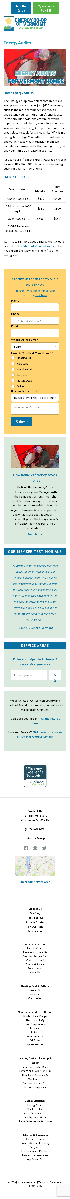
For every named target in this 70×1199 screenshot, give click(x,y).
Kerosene (22, 363)
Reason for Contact (25, 391)
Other (20, 386)
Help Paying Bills (35, 1159)
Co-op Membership (35, 944)
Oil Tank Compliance (35, 1087)
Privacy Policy (35, 1185)
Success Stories (35, 922)
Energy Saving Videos (35, 1113)
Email (16, 326)
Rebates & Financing (35, 1135)
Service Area (35, 931)
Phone (16, 314)
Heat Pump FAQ (35, 1020)
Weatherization (35, 1109)
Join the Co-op (35, 838)
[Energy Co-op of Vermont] (25, 23)
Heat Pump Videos (35, 1024)
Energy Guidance (35, 964)
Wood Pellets (25, 369)
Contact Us (35, 908)
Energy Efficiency (35, 1100)
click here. (41, 295)
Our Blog (35, 913)
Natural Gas (24, 380)
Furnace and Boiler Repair (35, 1067)
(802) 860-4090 (35, 829)
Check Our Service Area (35, 882)
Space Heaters (35, 1044)
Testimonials (35, 917)
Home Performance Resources (35, 1121)
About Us (35, 972)
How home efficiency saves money (35, 477)
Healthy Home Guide (35, 1117)
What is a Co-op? (35, 960)
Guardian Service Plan (35, 956)
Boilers (35, 1032)
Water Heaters (35, 1036)
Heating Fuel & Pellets (35, 986)
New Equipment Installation (35, 1012)
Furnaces (35, 1028)
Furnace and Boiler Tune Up (35, 1071)
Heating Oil (24, 358)
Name (16, 300)
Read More (35, 534)
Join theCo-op (21, 8)
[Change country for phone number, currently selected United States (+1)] (15, 321)
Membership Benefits (35, 952)
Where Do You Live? (25, 340)
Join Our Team (35, 926)
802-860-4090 (35, 284)
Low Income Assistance (35, 1155)
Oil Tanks (35, 1040)
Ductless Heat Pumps (35, 1016)
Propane (22, 375)
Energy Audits (35, 1105)
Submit (22, 421)
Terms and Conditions (49, 1182)
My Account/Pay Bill (46, 8)
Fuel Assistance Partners (35, 1151)
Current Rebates (35, 1139)
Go (55, 676)
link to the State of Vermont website (33, 246)
